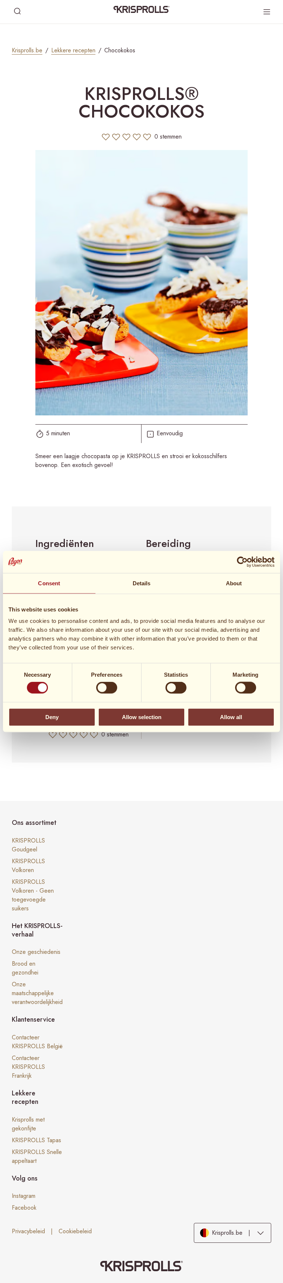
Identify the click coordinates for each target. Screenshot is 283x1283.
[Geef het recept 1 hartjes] (105, 136)
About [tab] (234, 583)
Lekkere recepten (73, 50)
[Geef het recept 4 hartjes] (136, 136)
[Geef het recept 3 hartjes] (126, 136)
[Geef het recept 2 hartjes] (116, 136)
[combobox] (232, 1233)
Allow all (231, 717)
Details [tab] (142, 583)
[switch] (106, 688)
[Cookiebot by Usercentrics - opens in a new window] (242, 561)
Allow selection (141, 717)
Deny (52, 717)
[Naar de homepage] (141, 9)
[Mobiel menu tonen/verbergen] (266, 11)
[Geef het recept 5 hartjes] (147, 136)
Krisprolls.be (27, 50)
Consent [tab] (49, 583)
